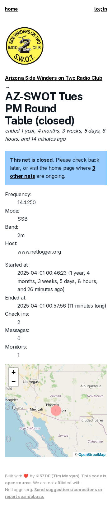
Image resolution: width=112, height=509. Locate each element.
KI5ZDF (42, 475)
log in (100, 8)
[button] (13, 372)
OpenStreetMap (91, 454)
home (11, 8)
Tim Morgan (65, 475)
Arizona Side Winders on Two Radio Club (53, 78)
